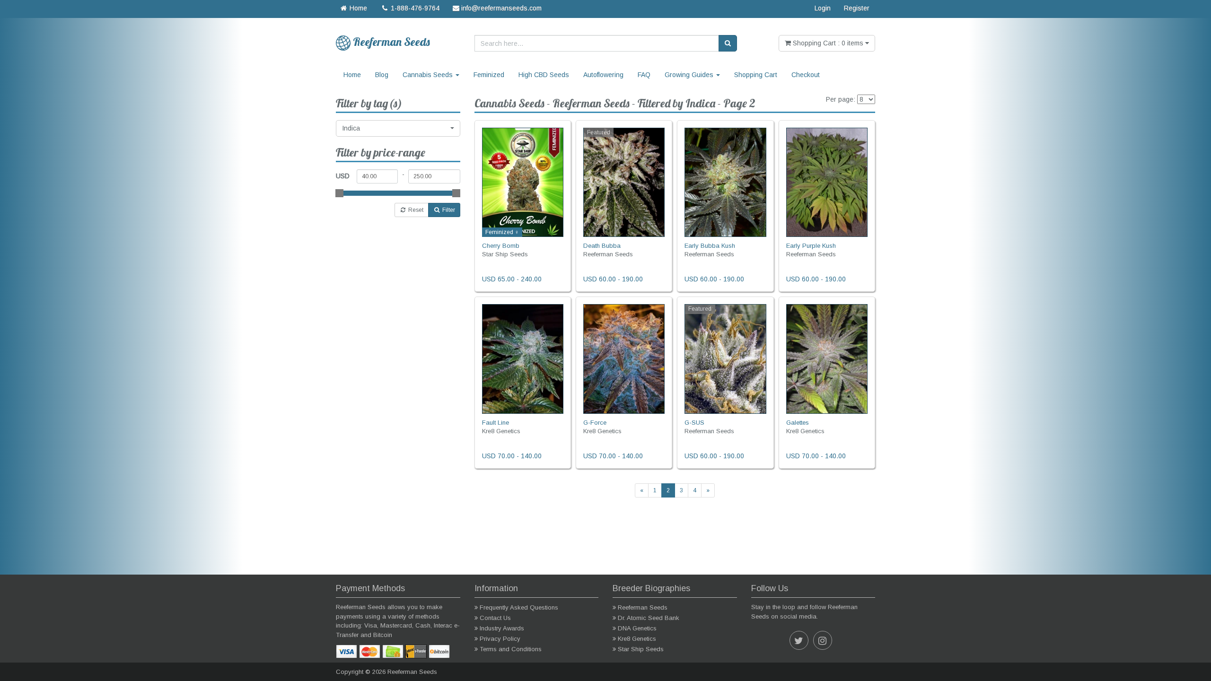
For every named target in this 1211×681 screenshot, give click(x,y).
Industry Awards (502, 628)
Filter (448, 210)
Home (357, 8)
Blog (381, 75)
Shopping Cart (755, 75)
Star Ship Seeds (641, 649)
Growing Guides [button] (690, 75)
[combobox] (398, 128)
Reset (415, 210)
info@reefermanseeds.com (500, 8)
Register (856, 8)
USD (343, 176)
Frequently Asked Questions (519, 607)
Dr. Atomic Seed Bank (648, 617)
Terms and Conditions (511, 649)
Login (823, 8)
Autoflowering (603, 75)
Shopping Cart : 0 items (828, 43)
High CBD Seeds (543, 75)
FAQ (644, 75)
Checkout (805, 75)
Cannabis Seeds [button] (429, 75)
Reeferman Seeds (642, 607)
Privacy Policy (500, 638)
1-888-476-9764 (414, 8)
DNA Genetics (637, 628)
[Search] (728, 43)
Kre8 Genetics (637, 638)
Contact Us (495, 617)
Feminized (489, 75)
